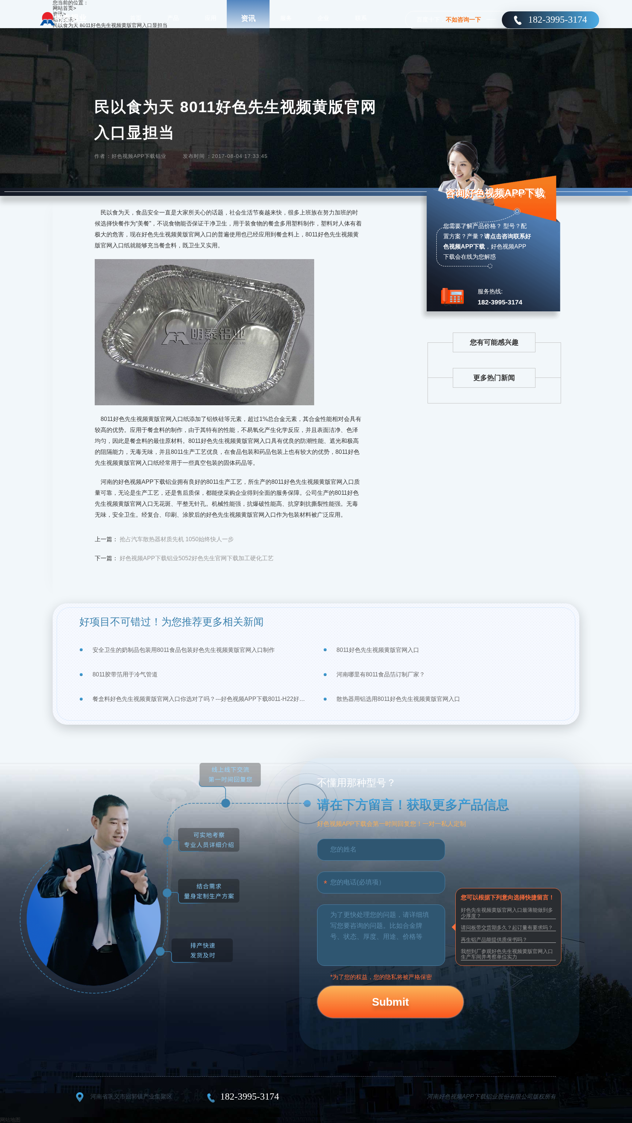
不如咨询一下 (463, 19)
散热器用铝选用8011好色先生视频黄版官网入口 (398, 699)
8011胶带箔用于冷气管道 (125, 674)
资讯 (248, 18)
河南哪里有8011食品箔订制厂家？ (380, 674)
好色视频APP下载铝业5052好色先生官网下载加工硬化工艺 (197, 558)
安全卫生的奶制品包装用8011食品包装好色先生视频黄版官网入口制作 (184, 650)
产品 (173, 18)
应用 (211, 18)
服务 (286, 18)
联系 (361, 18)
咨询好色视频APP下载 (495, 192)
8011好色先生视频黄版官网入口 (377, 650)
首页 (136, 18)
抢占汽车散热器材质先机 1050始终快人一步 (177, 539)
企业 (323, 18)
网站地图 (10, 1120)
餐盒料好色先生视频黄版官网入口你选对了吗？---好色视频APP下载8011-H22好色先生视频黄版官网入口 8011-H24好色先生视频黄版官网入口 (201, 699)
